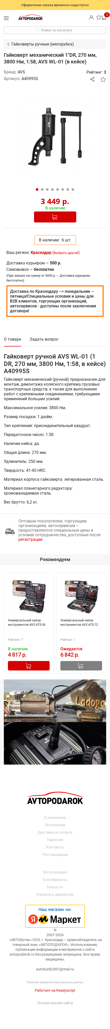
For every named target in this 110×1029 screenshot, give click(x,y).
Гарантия (55, 839)
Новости (55, 887)
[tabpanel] (55, 136)
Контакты (55, 847)
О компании (55, 817)
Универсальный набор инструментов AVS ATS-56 (27, 623)
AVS (21, 72)
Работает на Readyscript (55, 990)
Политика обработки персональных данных (55, 982)
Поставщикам (55, 854)
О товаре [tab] (12, 339)
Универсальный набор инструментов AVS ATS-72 (79, 623)
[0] (103, 17)
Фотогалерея (55, 872)
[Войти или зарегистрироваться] (91, 17)
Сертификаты (55, 879)
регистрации (30, 539)
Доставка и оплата (55, 832)
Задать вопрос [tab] (44, 339)
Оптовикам (55, 825)
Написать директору (55, 894)
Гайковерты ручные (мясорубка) (43, 44)
